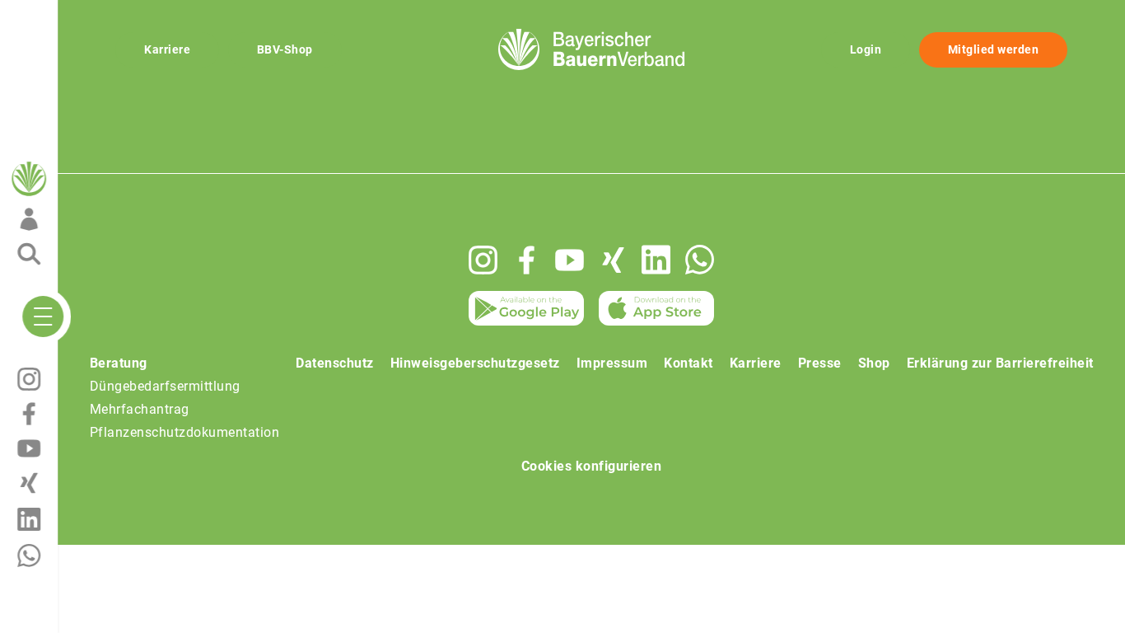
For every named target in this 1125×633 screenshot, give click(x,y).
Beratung (118, 363)
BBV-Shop (285, 49)
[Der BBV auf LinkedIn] (656, 259)
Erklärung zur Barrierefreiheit (1000, 363)
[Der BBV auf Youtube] (569, 260)
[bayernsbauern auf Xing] (613, 260)
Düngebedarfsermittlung (165, 386)
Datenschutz (335, 363)
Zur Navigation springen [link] (70, 13)
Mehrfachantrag (139, 409)
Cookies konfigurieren (591, 466)
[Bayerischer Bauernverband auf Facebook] (526, 260)
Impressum (612, 363)
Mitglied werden (993, 49)
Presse (820, 363)
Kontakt (688, 363)
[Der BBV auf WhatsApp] (699, 259)
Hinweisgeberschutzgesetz (475, 363)
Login (866, 49)
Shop (874, 363)
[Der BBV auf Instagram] (483, 260)
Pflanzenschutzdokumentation (185, 432)
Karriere (167, 49)
